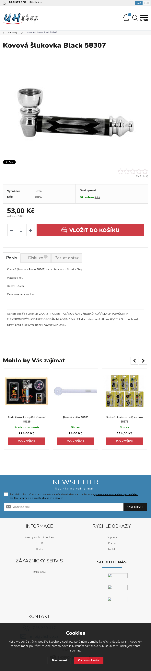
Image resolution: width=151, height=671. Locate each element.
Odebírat (135, 507)
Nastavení (59, 660)
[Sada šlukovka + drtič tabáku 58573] (124, 391)
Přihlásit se (35, 2)
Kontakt (112, 549)
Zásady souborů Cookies (39, 537)
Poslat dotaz (66, 258)
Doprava (112, 537)
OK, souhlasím (88, 660)
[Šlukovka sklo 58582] (75, 391)
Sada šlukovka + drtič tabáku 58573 (124, 419)
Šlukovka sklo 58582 (75, 417)
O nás (39, 549)
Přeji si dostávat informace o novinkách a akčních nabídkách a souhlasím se (74, 496)
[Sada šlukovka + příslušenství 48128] (26, 391)
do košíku (94, 230)
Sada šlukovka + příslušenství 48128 (26, 419)
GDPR (39, 543)
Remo (38, 191)
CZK (139, 3)
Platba (112, 543)
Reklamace (39, 572)
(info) (97, 197)
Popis (11, 258)
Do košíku (26, 441)
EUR (146, 3)
